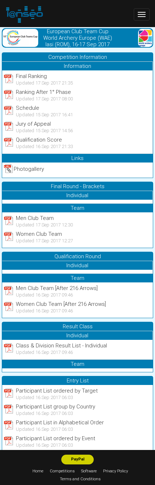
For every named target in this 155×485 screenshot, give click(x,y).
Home (37, 471)
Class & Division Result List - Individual (61, 345)
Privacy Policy (115, 471)
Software (89, 471)
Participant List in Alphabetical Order (60, 422)
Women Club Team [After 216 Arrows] (61, 304)
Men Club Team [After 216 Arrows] (57, 288)
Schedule (27, 108)
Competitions (62, 471)
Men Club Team (35, 218)
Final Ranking (31, 76)
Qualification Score (39, 140)
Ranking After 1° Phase (43, 92)
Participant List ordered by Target (57, 390)
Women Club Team (39, 234)
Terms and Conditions (80, 479)
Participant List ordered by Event (55, 438)
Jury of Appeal (33, 124)
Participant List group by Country (55, 406)
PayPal (77, 459)
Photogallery (29, 169)
